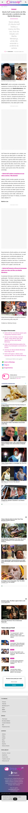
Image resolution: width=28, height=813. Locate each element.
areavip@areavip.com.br (13, 789)
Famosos (5, 6)
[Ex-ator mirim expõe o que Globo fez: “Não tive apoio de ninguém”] (5, 651)
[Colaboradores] (5, 51)
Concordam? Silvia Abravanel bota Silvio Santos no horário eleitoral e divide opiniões (17, 645)
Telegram (6, 365)
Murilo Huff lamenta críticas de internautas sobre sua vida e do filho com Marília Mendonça (14, 270)
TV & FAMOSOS (4, 698)
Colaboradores (10, 51)
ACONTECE (3, 730)
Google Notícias (8, 367)
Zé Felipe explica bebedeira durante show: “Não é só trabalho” (16, 662)
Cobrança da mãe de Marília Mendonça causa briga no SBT (14, 350)
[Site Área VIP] (14, 2)
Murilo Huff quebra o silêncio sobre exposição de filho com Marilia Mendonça (15, 354)
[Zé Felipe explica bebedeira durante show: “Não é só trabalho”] (5, 660)
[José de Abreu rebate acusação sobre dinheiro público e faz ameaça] (5, 668)
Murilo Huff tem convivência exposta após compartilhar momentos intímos (15, 333)
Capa (2, 6)
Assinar (14, 685)
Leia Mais (10, 798)
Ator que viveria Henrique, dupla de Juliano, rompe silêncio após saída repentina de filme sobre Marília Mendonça (13, 339)
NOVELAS (3, 715)
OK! (15, 798)
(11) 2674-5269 (14, 791)
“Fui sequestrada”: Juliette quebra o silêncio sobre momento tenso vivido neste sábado (17, 635)
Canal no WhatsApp (9, 362)
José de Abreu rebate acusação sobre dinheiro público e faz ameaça (16, 671)
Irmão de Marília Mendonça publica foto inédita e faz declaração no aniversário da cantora (15, 346)
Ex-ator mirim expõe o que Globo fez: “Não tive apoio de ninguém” (17, 653)
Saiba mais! (18, 378)
